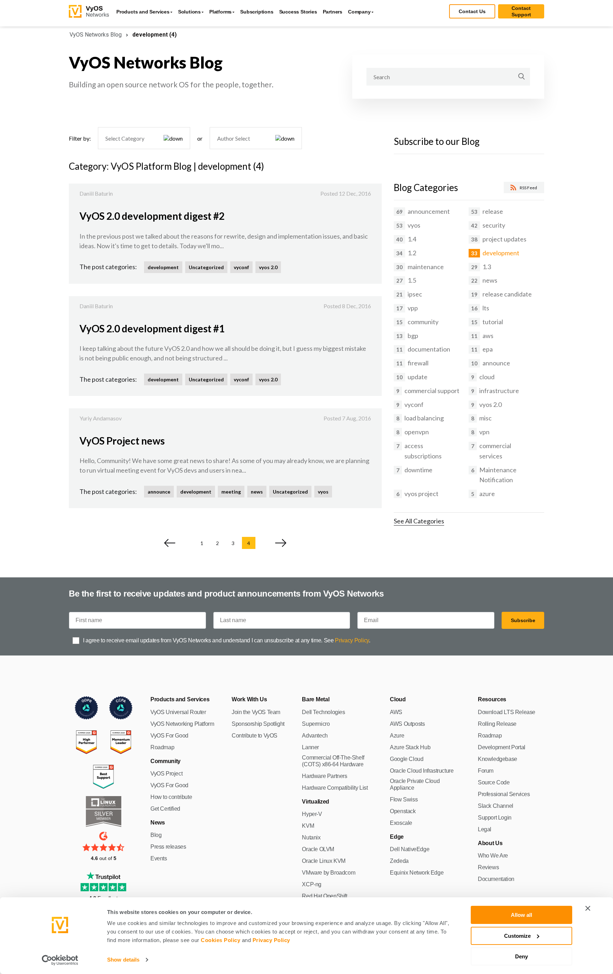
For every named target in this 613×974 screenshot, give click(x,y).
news (257, 492)
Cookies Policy (220, 940)
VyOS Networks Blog (96, 34)
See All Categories (419, 521)
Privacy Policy (271, 940)
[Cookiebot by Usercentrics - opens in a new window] (60, 960)
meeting (231, 492)
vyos (323, 492)
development (163, 267)
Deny (521, 956)
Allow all (521, 915)
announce (159, 492)
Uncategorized (206, 267)
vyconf (241, 267)
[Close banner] (587, 908)
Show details (123, 960)
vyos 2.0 (268, 267)
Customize (517, 936)
